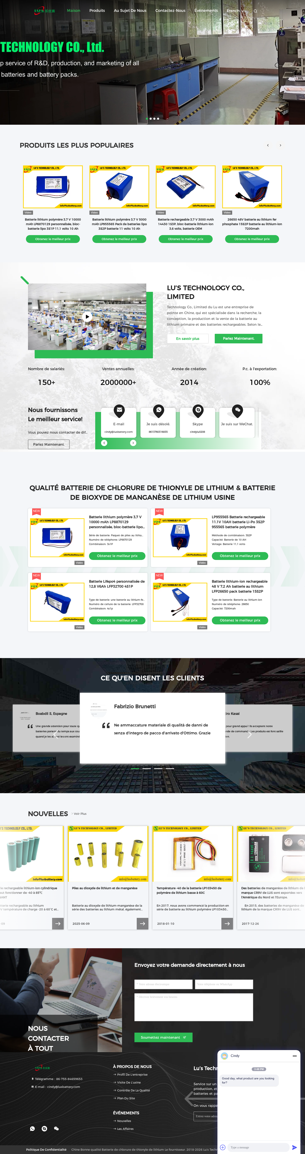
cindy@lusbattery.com (119, 431)
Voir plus (80, 814)
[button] (280, 145)
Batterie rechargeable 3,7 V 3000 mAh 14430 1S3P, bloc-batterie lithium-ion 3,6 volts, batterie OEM (186, 224)
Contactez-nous (170, 10)
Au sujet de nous (130, 10)
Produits (97, 10)
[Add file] (223, 1147)
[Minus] (294, 1055)
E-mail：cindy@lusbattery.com (57, 1087)
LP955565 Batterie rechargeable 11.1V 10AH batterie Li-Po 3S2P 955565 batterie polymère (238, 522)
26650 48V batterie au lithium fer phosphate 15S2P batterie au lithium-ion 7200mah (252, 224)
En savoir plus (187, 339)
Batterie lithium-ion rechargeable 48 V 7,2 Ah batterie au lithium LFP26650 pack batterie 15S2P (239, 586)
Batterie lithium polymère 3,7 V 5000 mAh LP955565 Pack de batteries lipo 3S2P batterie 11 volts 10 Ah (119, 224)
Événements (206, 10)
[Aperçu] (44, 10)
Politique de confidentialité (46, 1150)
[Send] (294, 1147)
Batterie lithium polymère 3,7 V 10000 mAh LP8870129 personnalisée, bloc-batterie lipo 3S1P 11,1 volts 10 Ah (53, 224)
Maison (73, 10)
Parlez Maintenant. (49, 444)
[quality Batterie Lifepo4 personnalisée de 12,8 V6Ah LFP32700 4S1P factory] (57, 602)
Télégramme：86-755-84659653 (58, 1079)
